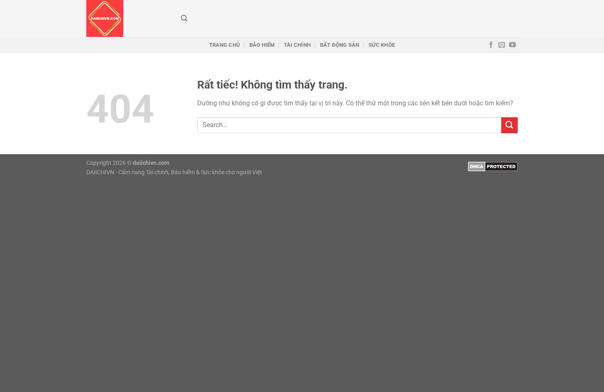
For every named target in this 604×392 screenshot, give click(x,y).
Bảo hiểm (262, 45)
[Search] (184, 18)
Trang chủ (224, 45)
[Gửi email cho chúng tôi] (501, 45)
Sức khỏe (382, 45)
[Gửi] (509, 125)
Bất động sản (340, 45)
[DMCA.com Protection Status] (493, 165)
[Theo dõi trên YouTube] (512, 45)
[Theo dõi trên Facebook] (491, 45)
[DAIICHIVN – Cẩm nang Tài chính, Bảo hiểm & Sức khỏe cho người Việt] (127, 18)
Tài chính (297, 45)
